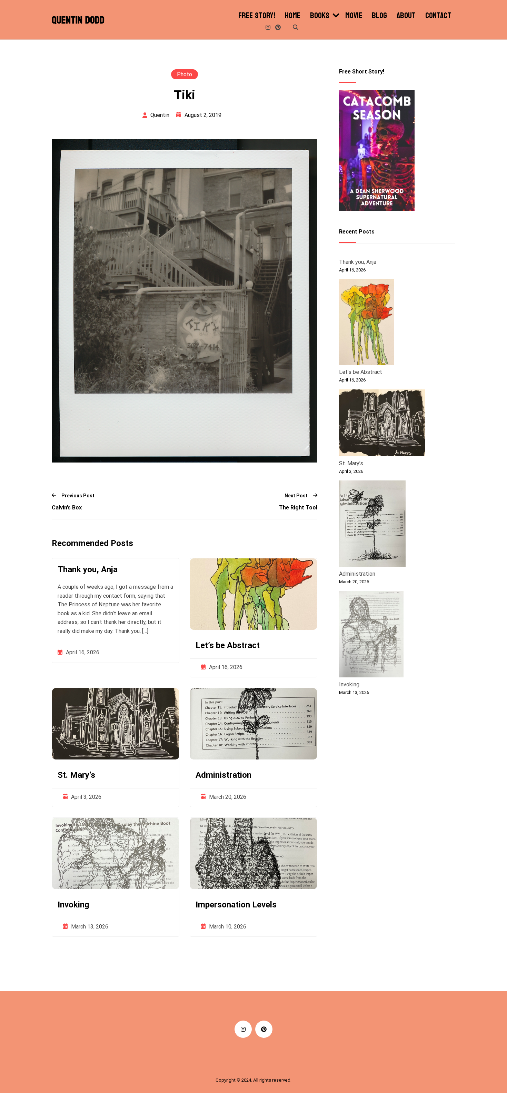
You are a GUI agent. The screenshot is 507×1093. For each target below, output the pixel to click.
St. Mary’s (76, 775)
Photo (184, 74)
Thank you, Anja (88, 569)
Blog (379, 16)
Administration (223, 775)
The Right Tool (298, 507)
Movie (353, 16)
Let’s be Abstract (228, 645)
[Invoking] (371, 635)
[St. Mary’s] (382, 424)
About (406, 16)
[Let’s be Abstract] (366, 323)
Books (319, 16)
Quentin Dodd (78, 20)
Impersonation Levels (236, 905)
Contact (438, 16)
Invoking (73, 905)
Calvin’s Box (67, 507)
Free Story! (256, 16)
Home (292, 16)
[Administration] (372, 524)
